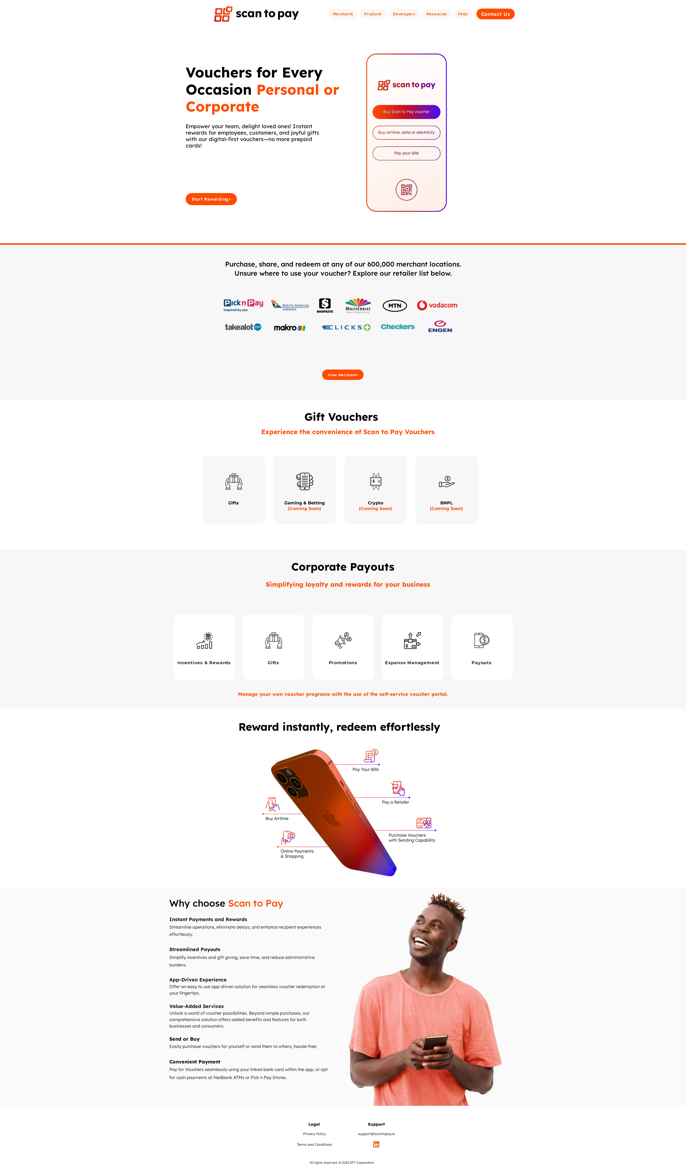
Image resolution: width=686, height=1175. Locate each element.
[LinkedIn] (376, 1144)
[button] (343, 14)
